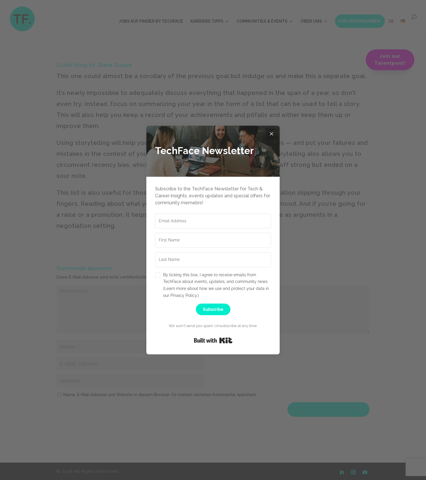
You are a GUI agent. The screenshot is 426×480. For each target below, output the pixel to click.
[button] (213, 285)
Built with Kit (213, 340)
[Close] (271, 134)
